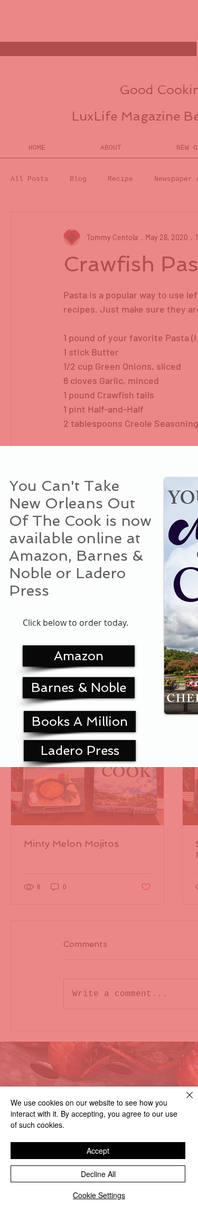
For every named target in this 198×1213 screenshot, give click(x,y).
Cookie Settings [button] (99, 1195)
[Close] (183, 1101)
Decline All (98, 1174)
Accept (98, 1150)
